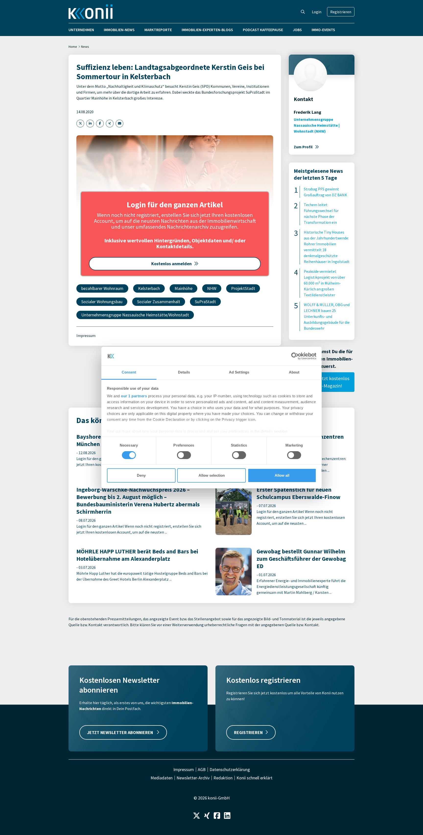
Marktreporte (158, 29)
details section (274, 431)
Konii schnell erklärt (254, 778)
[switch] (184, 455)
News (85, 46)
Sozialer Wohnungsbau (101, 301)
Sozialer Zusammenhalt (158, 301)
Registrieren (340, 11)
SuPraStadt (205, 301)
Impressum (85, 335)
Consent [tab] (129, 372)
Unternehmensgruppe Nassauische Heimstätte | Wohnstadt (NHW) (317, 125)
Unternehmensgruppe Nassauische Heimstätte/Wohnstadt (135, 315)
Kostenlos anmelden (171, 263)
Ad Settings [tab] (239, 372)
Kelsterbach (149, 288)
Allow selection (212, 475)
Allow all (282, 475)
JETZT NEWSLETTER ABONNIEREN (120, 732)
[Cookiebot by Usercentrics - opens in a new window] (294, 356)
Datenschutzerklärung (230, 769)
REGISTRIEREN (248, 732)
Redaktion (223, 778)
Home (73, 46)
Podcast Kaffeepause (263, 29)
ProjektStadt (243, 288)
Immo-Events (323, 29)
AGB (202, 769)
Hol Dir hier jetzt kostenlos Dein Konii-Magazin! (321, 382)
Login (316, 11)
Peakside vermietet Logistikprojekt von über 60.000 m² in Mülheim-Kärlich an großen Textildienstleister (324, 283)
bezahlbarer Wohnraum (102, 288)
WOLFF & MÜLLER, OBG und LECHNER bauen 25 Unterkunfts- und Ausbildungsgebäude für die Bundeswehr (327, 316)
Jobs (297, 29)
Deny (141, 475)
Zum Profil (303, 146)
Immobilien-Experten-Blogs (207, 29)
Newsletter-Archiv (193, 778)
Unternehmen (81, 29)
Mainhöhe (183, 288)
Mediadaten (162, 778)
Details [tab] (184, 372)
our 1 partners (134, 396)
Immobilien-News (119, 29)
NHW (211, 288)
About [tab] (294, 372)
